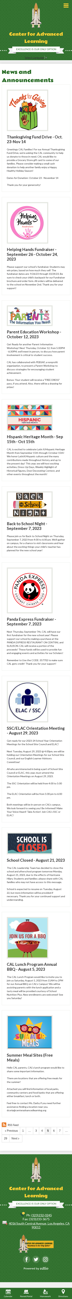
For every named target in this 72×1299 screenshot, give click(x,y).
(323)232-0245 (41, 1215)
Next (14, 1138)
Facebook (26, 1259)
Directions (63, 1296)
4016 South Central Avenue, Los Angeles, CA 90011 (39, 1225)
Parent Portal (26, 1296)
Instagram (45, 1259)
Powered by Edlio (36, 1268)
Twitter (36, 1259)
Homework (45, 1296)
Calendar (8, 1296)
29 (5, 1138)
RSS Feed (13, 1124)
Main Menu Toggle (66, 5)
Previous (12, 1130)
